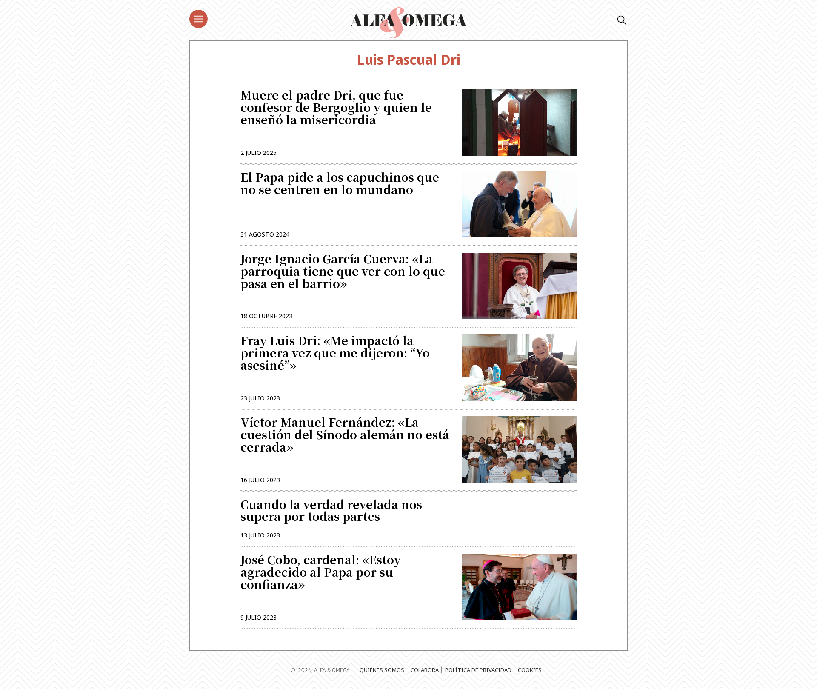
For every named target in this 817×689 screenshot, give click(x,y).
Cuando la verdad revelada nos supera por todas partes (331, 510)
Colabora (425, 670)
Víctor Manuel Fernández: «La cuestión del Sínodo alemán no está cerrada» (344, 435)
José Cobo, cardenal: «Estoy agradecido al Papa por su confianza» (320, 573)
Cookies (530, 670)
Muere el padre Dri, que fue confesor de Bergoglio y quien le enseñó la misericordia (336, 108)
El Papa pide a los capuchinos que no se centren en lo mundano (339, 184)
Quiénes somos (382, 670)
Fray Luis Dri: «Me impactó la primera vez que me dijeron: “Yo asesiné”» (335, 353)
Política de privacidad (478, 670)
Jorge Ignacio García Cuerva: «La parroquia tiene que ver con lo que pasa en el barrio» (342, 272)
